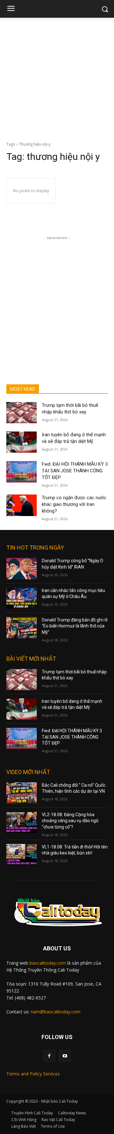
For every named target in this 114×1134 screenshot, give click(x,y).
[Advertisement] (57, 78)
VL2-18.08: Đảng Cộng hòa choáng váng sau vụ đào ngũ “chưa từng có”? (70, 820)
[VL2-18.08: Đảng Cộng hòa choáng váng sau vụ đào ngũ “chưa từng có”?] (21, 822)
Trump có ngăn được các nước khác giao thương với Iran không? (74, 504)
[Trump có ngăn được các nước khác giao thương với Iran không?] (21, 505)
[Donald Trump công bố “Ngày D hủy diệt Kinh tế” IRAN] (21, 568)
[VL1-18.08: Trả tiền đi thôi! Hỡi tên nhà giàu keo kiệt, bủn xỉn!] (21, 854)
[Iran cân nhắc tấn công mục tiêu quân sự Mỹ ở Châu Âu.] (21, 598)
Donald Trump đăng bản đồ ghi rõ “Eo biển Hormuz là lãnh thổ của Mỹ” (75, 626)
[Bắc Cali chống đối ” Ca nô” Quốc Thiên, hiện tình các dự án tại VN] (21, 792)
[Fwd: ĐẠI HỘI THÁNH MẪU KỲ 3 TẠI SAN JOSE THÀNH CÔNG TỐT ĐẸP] (21, 471)
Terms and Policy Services (33, 1074)
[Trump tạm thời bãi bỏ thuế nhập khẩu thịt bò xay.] (21, 412)
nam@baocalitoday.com (55, 1012)
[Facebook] (49, 1056)
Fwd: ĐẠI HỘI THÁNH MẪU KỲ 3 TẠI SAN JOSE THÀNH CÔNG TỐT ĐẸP (75, 470)
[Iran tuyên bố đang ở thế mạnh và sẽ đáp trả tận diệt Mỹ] (21, 442)
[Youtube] (65, 1056)
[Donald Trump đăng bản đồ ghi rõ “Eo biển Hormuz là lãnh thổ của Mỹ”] (21, 627)
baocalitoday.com (47, 963)
